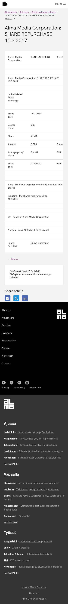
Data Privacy (19, 387)
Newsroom (7, 355)
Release (15, 259)
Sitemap (5, 387)
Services (6, 325)
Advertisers (8, 317)
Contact (6, 363)
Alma (5, 4)
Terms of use (35, 387)
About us (6, 310)
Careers (6, 348)
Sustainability (9, 340)
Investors (7, 333)
